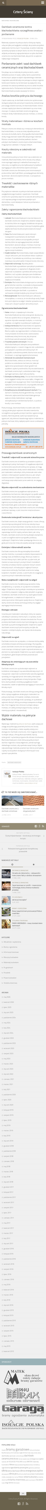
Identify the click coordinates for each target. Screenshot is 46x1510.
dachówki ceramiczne (14, 762)
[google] (39, 826)
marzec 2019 (8, 1130)
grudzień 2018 (9, 1146)
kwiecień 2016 (9, 1289)
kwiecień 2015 (9, 1351)
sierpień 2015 (8, 1330)
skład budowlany (31, 1476)
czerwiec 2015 (9, 1341)
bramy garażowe (17, 1449)
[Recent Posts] (12, 864)
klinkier (25, 1462)
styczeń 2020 (8, 1105)
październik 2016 (10, 1259)
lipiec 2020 (7, 1099)
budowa (16, 1453)
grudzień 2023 (9, 1038)
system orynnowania (30, 1480)
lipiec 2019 (7, 1120)
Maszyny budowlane (11, 957)
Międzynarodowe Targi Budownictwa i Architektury (27, 1465)
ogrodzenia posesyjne (19, 1467)
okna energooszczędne (31, 1470)
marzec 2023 (8, 1063)
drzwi (15, 1458)
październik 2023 (10, 1043)
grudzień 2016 (9, 1248)
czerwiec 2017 (9, 1218)
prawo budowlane (37, 1473)
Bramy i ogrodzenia (19, 908)
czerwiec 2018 (9, 1161)
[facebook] (35, 826)
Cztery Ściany (23, 11)
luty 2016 (7, 1300)
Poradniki (7, 972)
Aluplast (4, 1450)
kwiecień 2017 (9, 1228)
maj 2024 (7, 1022)
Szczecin (39, 1479)
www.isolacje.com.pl (30, 783)
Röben (21, 1477)
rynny (16, 1477)
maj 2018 (7, 1166)
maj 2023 (7, 1058)
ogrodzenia (6, 1467)
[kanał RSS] (43, 826)
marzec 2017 (8, 1233)
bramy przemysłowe (34, 1450)
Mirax (11, 1464)
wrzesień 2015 (9, 1325)
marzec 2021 (8, 1084)
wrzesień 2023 (9, 1048)
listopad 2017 (8, 1192)
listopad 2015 (8, 1315)
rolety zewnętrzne (8, 1477)
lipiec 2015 (7, 1336)
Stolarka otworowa (20, 920)
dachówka (5, 1455)
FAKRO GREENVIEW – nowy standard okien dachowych (27, 924)
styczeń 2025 (8, 1012)
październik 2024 (10, 1017)
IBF (7, 1462)
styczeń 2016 (8, 1305)
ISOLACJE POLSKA (15, 1461)
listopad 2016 (8, 1253)
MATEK (29, 1461)
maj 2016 (7, 1284)
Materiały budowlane (10, 20)
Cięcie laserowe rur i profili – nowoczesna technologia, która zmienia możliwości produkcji (26, 887)
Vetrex (11, 1482)
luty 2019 (7, 1135)
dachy (39, 1453)
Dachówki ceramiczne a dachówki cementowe (10, 809)
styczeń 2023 (8, 1069)
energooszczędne (37, 1458)
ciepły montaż (34, 1453)
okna (4, 1470)
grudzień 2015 (9, 1310)
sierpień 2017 (8, 1207)
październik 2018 (10, 1151)
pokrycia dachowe (24, 1474)
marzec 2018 (8, 1171)
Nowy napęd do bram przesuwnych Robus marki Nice (27, 912)
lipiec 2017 (7, 1212)
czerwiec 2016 (9, 1279)
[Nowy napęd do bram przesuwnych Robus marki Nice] (6, 911)
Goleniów (4, 1462)
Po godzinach (17, 897)
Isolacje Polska (23, 38)
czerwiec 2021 (9, 1079)
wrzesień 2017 (9, 1202)
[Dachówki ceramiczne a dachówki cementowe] (12, 801)
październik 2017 (10, 1197)
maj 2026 (7, 997)
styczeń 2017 (8, 1243)
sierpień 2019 (8, 1115)
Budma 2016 (10, 1453)
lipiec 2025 (7, 1007)
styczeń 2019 (8, 1141)
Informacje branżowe (20, 870)
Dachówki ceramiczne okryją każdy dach (31, 809)
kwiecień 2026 (9, 1002)
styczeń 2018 (8, 1182)
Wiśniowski (17, 1483)
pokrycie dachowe (24, 724)
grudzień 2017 (9, 1187)
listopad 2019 (8, 1110)
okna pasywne (5, 1474)
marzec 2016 (8, 1295)
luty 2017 (7, 1238)
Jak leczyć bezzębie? (19, 899)
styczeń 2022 (8, 1074)
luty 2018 (7, 1176)
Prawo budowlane (10, 978)
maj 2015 (7, 1346)
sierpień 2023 (8, 1053)
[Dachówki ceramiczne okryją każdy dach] (33, 801)
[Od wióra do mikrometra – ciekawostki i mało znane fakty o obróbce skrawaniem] (6, 873)
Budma (4, 1453)
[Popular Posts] (33, 864)
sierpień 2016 (8, 1269)
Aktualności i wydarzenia (12, 942)
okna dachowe (14, 1470)
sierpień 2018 (8, 1156)
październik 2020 (10, 1094)
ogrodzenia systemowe (34, 1468)
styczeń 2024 (8, 1033)
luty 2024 (7, 1028)
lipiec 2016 (7, 1274)
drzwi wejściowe (24, 1459)
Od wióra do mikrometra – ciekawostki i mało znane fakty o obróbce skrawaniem (26, 874)
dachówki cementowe (16, 1456)
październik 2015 (10, 1320)
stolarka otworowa (16, 1479)
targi (6, 1482)
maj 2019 (7, 1125)
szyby (3, 1483)
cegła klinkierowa (24, 1453)
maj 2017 (7, 1223)
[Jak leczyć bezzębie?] (6, 900)
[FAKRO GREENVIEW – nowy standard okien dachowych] (6, 923)
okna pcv (13, 1473)
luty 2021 (7, 1089)
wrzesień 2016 (9, 1264)
